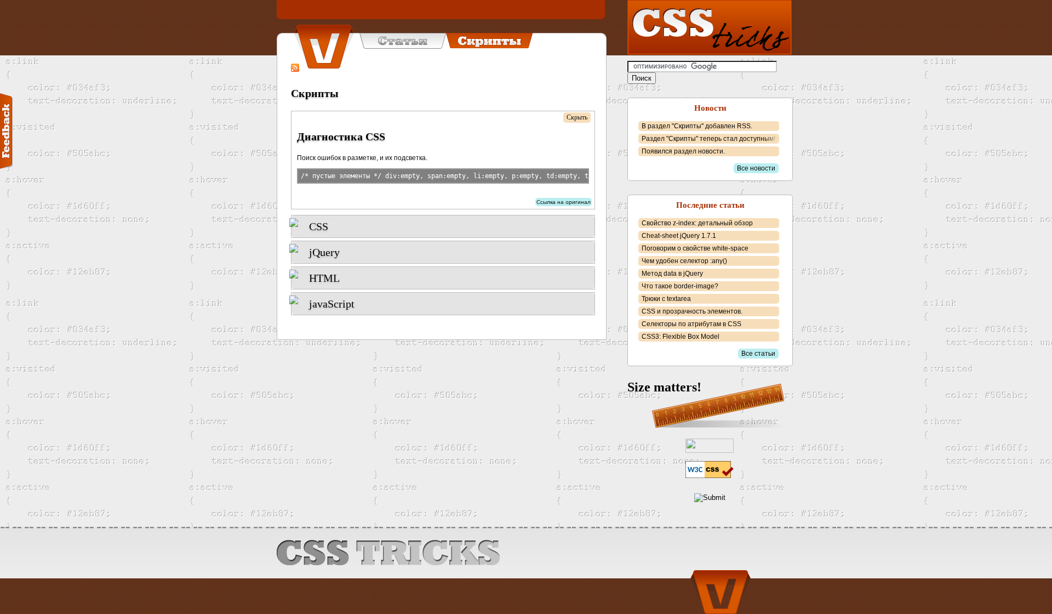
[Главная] (324, 47)
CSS (318, 226)
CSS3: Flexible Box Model (680, 336)
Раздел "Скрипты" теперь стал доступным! (708, 139)
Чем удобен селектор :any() (684, 261)
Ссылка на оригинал (563, 202)
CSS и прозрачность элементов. (692, 311)
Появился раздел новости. (683, 151)
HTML (324, 278)
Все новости (756, 168)
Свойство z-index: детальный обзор (697, 223)
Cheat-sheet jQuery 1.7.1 (679, 236)
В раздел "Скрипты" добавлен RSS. (697, 126)
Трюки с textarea (666, 299)
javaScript (332, 304)
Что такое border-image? (680, 286)
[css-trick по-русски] (709, 27)
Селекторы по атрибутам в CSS (691, 324)
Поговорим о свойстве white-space (695, 248)
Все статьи (758, 353)
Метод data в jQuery (672, 273)
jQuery (324, 252)
